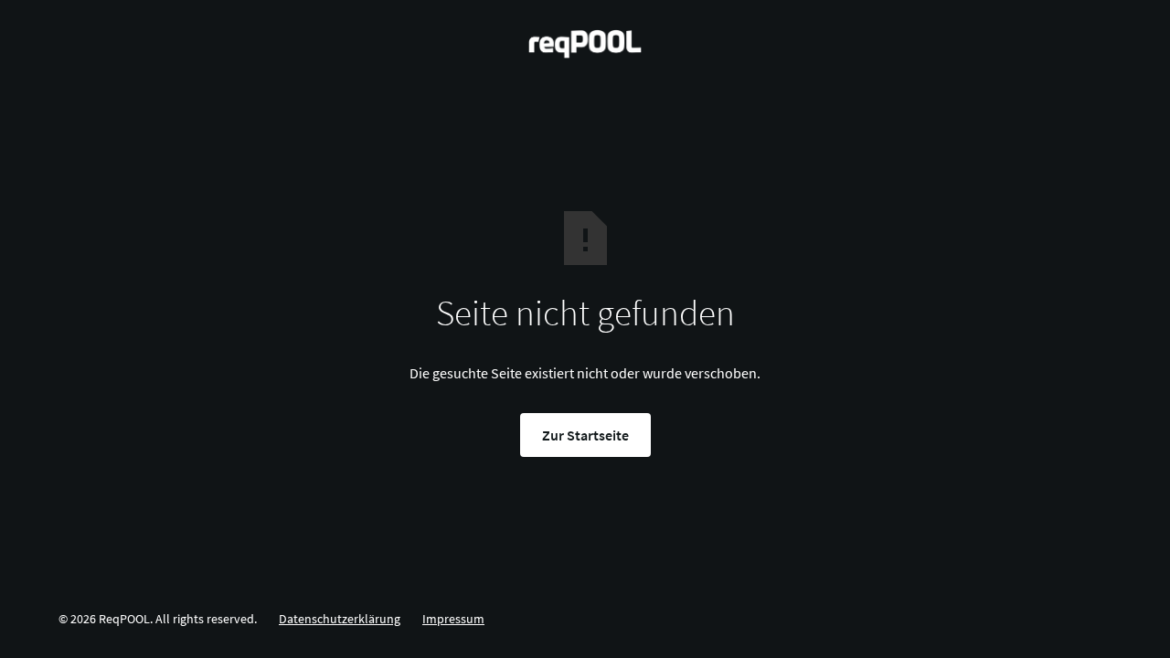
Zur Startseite (585, 435)
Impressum (453, 618)
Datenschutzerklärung (339, 618)
